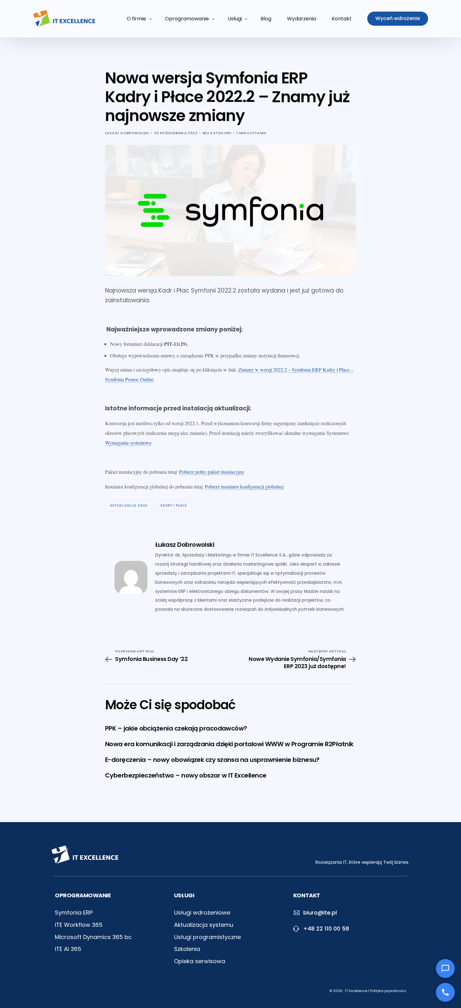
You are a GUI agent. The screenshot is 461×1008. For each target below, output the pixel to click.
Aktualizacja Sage (128, 505)
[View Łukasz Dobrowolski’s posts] (130, 577)
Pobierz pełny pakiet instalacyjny (211, 471)
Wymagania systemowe (128, 442)
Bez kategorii (217, 132)
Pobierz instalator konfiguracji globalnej (244, 486)
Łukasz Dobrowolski (127, 132)
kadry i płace (174, 505)
